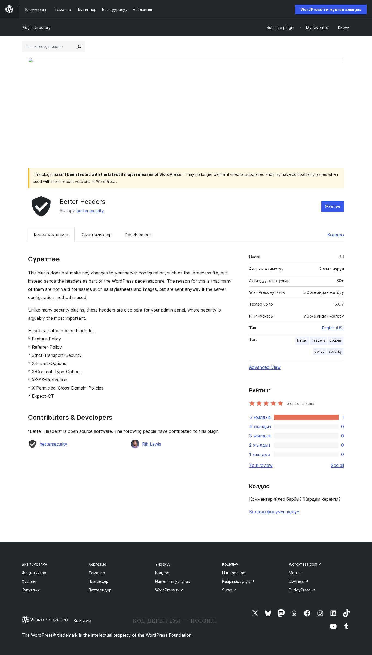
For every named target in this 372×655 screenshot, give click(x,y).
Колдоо (335, 234)
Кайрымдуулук (238, 581)
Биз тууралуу (34, 564)
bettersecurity (90, 210)
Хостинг (29, 581)
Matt (295, 573)
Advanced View (265, 367)
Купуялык (30, 590)
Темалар (97, 573)
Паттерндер (100, 590)
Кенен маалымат (51, 234)
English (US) (333, 327)
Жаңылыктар (34, 573)
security (335, 351)
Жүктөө (332, 206)
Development (137, 234)
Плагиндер (99, 581)
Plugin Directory (36, 27)
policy (319, 351)
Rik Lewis (151, 444)
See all (337, 465)
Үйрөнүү (162, 564)
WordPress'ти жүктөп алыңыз (330, 9)
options (336, 340)
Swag (229, 590)
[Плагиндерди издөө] (79, 46)
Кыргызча (82, 620)
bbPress (299, 581)
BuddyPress (302, 590)
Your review (261, 465)
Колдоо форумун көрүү (274, 511)
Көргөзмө (97, 564)
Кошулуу (230, 564)
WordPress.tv (169, 590)
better (302, 340)
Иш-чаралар (233, 573)
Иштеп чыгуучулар (172, 581)
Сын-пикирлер (97, 234)
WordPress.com (305, 564)
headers (318, 340)
